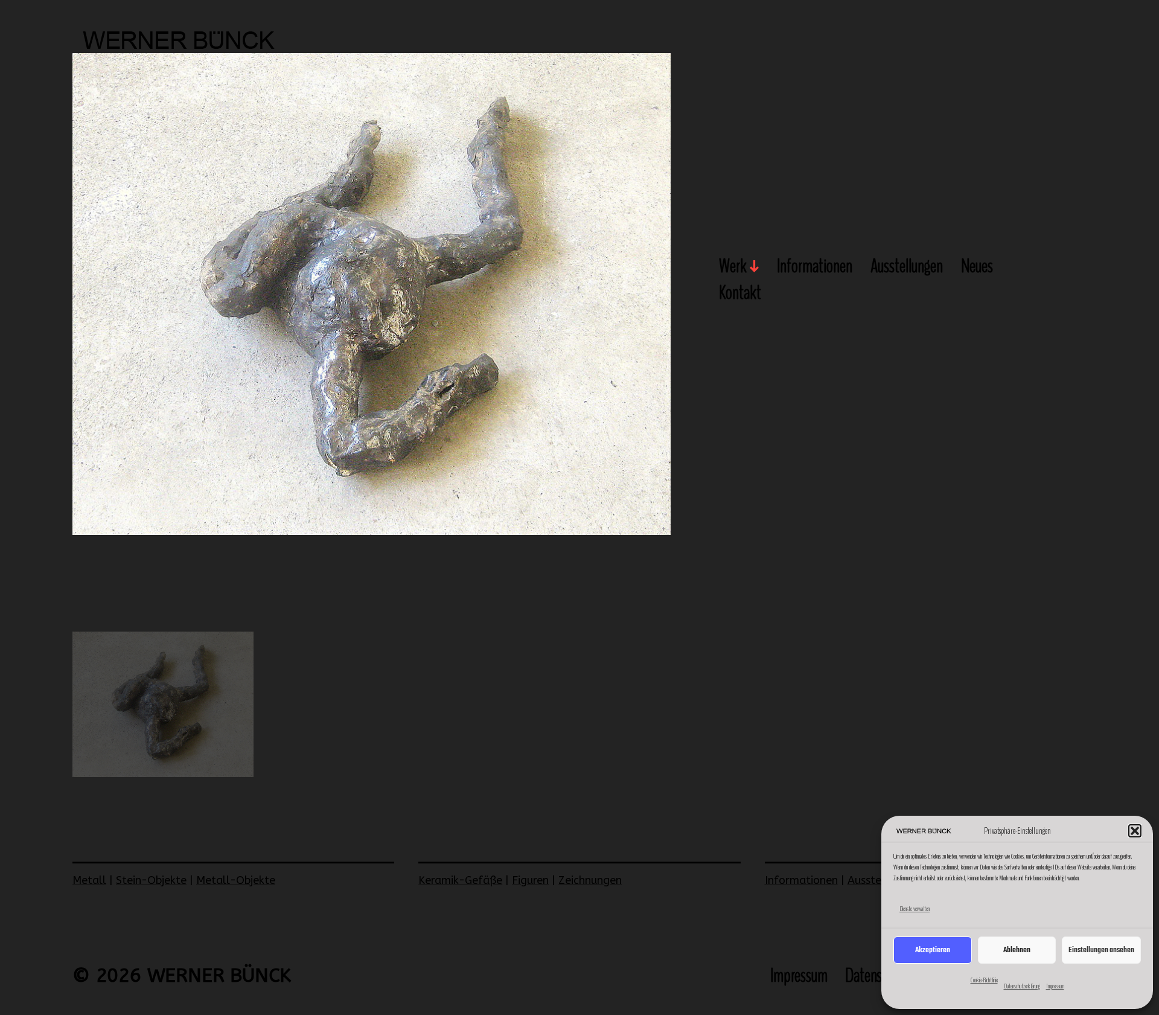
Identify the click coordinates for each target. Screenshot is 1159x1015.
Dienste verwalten (914, 909)
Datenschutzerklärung (1022, 986)
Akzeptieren (932, 950)
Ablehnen (1016, 950)
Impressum (1055, 986)
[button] (1135, 831)
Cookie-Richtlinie (984, 980)
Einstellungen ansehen (1101, 950)
